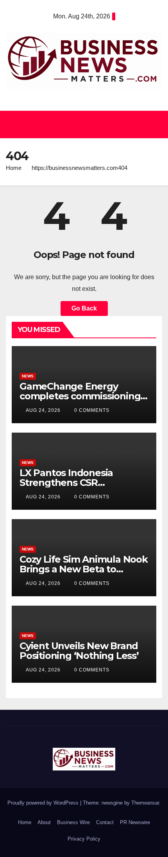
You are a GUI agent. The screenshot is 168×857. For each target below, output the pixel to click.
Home (13, 167)
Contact (105, 822)
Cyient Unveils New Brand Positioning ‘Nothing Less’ (79, 650)
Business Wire (73, 822)
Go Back (84, 308)
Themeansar (145, 803)
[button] (80, 124)
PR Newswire (135, 822)
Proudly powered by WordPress (43, 803)
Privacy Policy (84, 839)
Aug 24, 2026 (43, 410)
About (44, 822)
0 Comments (91, 410)
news (28, 376)
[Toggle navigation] (154, 124)
